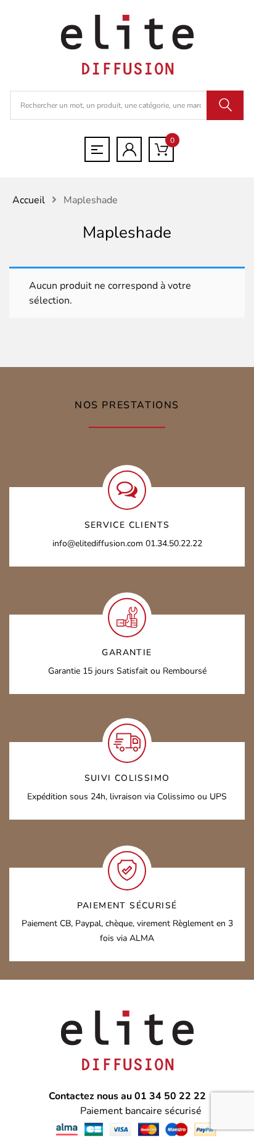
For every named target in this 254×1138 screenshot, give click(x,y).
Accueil (28, 200)
